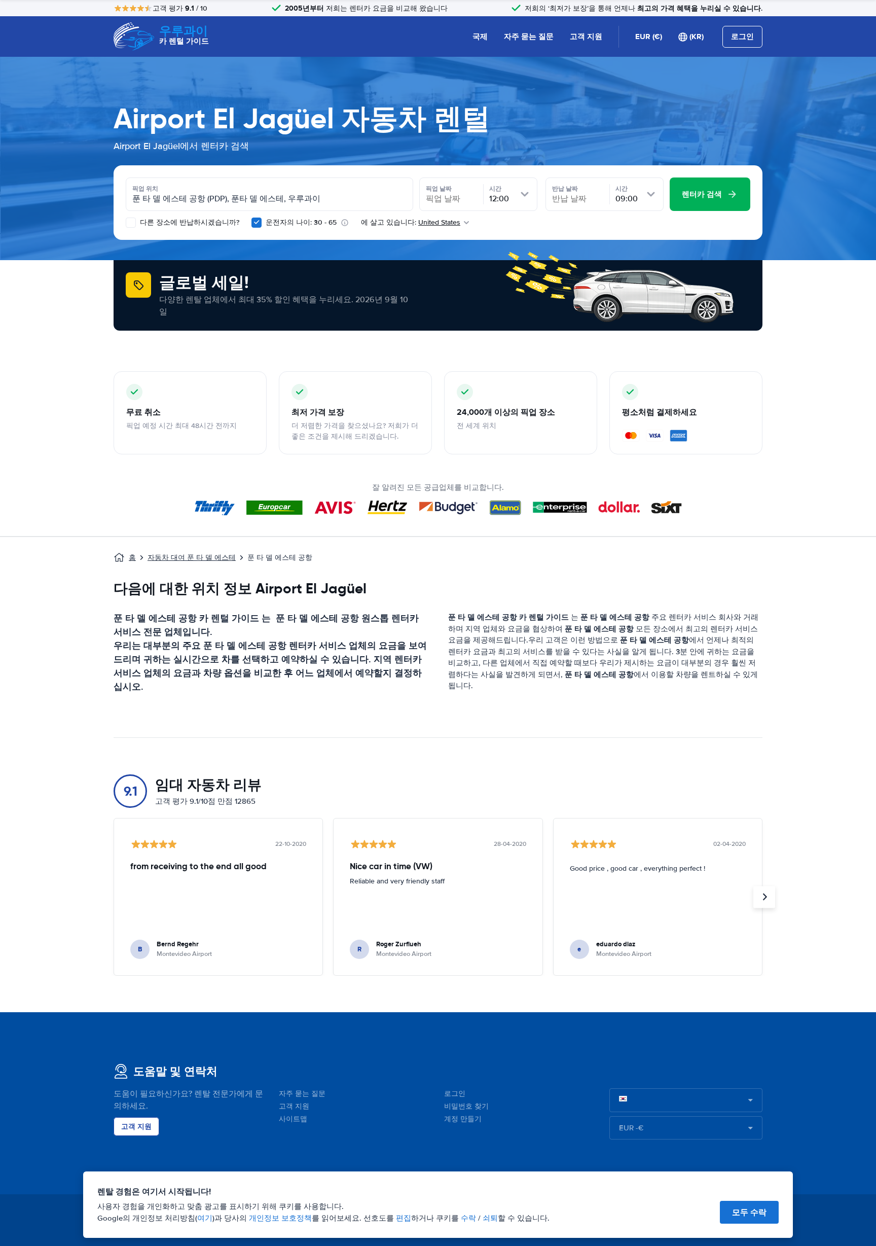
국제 (480, 36)
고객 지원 (586, 36)
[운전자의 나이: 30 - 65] (256, 223)
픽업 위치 (145, 188)
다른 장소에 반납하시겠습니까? (188, 222)
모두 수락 (749, 1212)
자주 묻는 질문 (529, 36)
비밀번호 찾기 (466, 1106)
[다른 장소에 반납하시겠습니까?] (131, 223)
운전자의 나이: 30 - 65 (301, 222)
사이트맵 (293, 1119)
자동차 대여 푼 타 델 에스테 (192, 557)
